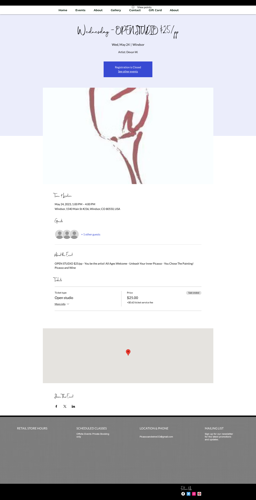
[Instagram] (194, 494)
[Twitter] (188, 494)
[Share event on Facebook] (56, 406)
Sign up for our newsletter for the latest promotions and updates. (219, 436)
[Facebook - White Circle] (183, 494)
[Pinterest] (199, 494)
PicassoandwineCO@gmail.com (156, 436)
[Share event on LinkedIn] (73, 406)
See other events (128, 71)
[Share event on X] (65, 406)
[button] (116, 10)
